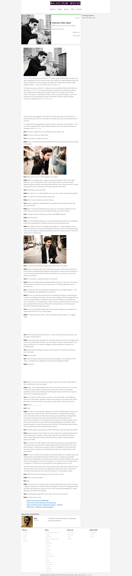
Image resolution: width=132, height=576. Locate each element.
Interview (77, 18)
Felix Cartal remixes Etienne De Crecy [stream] (41, 503)
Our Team (78, 9)
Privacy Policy (93, 532)
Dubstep (47, 541)
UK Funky (48, 566)
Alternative (48, 554)
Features (60, 9)
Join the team (71, 532)
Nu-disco (48, 534)
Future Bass (48, 571)
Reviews (66, 9)
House (47, 551)
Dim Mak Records (46, 99)
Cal (79, 32)
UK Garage (48, 545)
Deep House (49, 537)
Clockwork (59, 25)
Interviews (52, 9)
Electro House (60, 29)
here (58, 85)
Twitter (69, 537)
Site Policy (92, 534)
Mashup (48, 560)
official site (37, 128)
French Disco (49, 569)
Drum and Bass (49, 564)
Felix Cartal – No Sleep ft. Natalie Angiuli (40, 507)
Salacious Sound (65, 3)
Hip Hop (48, 547)
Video (72, 9)
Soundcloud (70, 534)
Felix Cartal (65, 25)
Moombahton (49, 562)
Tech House (48, 549)
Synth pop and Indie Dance (52, 539)
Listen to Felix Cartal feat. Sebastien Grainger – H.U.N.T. (45, 505)
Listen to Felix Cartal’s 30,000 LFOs (38, 500)
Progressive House (50, 556)
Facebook (70, 539)
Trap (47, 558)
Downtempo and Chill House (52, 532)
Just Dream (89, 575)
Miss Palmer (72, 25)
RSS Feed (92, 537)
